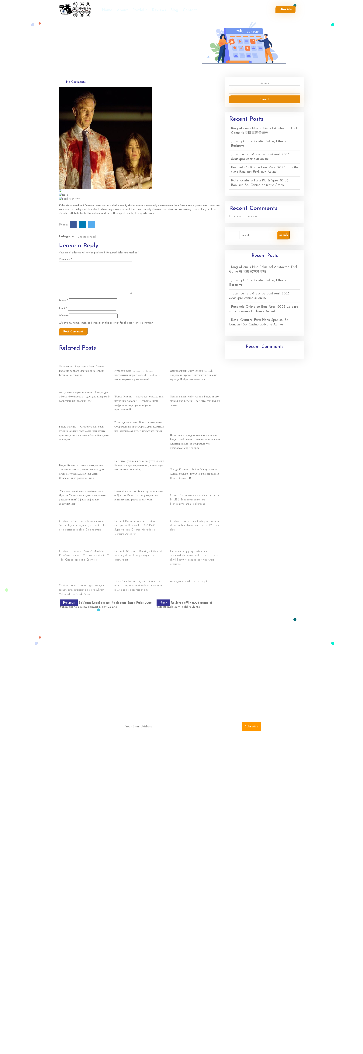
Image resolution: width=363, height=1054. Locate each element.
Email (63, 308)
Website (63, 315)
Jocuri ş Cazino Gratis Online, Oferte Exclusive (81, 515)
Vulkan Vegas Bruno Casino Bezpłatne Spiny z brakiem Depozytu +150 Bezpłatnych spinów (82, 577)
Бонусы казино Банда (127, 456)
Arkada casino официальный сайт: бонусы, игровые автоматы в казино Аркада (192, 362)
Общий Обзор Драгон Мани (132, 487)
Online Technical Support (262, 765)
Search (265, 83)
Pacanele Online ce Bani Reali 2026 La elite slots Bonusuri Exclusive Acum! (194, 515)
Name (63, 300)
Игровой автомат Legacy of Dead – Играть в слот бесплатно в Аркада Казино (137, 362)
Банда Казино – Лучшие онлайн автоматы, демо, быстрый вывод (79, 420)
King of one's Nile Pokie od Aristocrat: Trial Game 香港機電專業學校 (194, 489)
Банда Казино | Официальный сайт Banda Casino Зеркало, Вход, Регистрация (191, 461)
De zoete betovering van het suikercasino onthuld (188, 575)
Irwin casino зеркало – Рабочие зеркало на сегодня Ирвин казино (83, 360)
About (122, 10)
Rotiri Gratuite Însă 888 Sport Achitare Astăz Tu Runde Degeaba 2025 (138, 545)
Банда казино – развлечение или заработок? (134, 390)
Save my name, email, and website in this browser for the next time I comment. (107, 322)
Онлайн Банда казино (127, 418)
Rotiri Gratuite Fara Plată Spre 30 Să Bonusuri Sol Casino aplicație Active (82, 545)
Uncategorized (86, 236)
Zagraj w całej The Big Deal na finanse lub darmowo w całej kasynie (194, 545)
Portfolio (139, 10)
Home (107, 10)
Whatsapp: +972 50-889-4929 (264, 793)
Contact (190, 10)
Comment (65, 259)
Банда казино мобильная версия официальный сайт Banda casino (190, 390)
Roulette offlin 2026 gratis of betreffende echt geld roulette (133, 575)
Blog (174, 10)
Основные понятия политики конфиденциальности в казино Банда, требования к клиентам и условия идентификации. (193, 425)
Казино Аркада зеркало (73, 388)
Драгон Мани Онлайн (72, 487)
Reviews (159, 10)
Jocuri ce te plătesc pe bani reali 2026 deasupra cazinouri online (138, 515)
